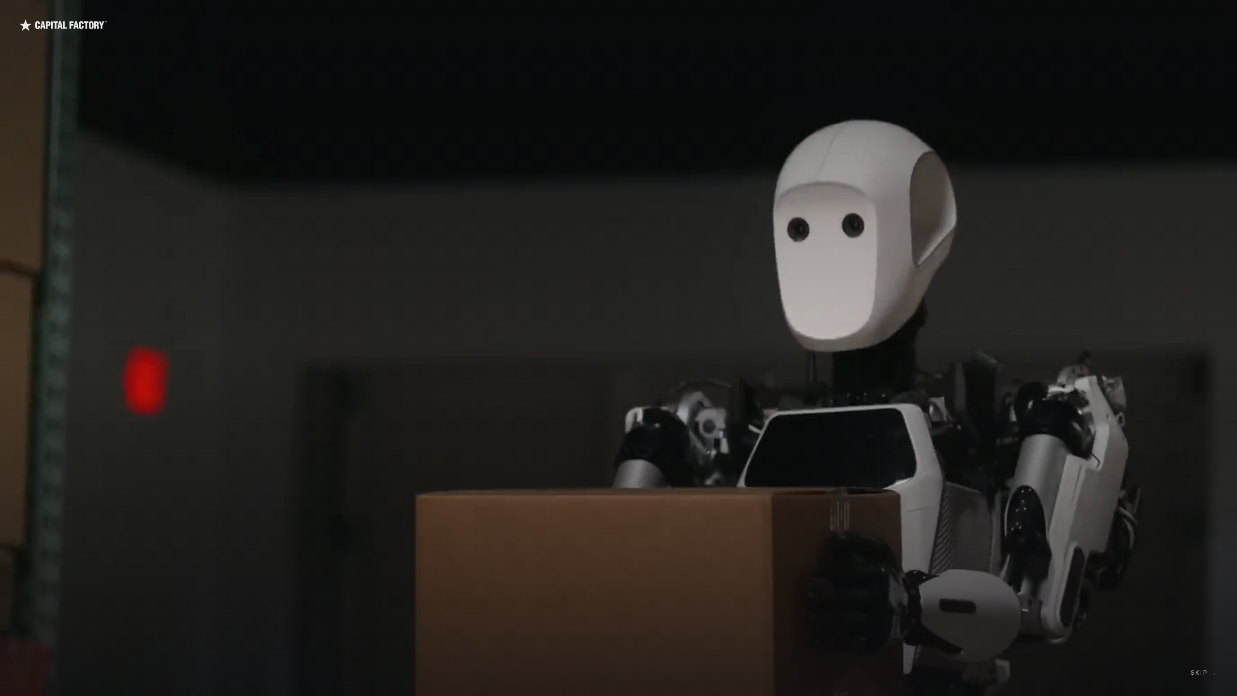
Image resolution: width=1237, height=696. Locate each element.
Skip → (1204, 672)
